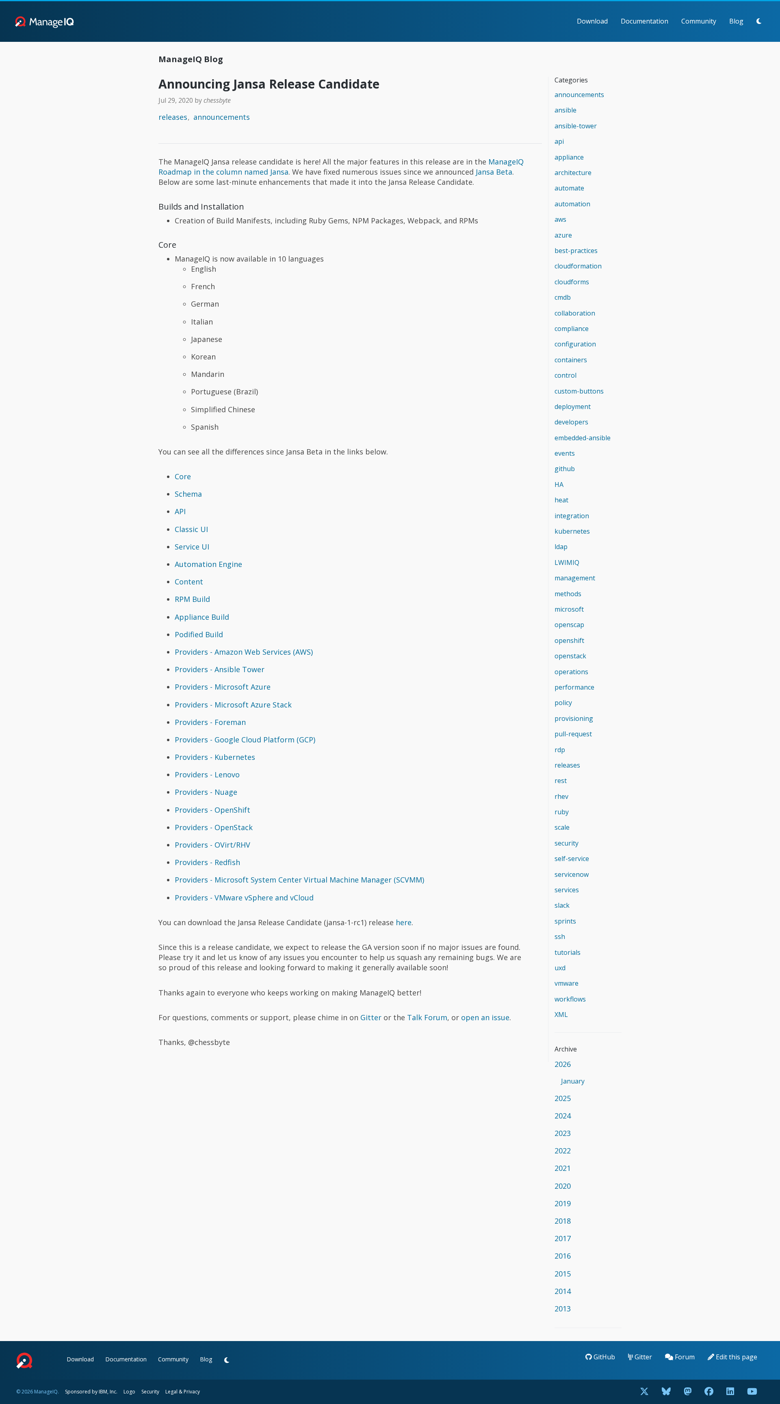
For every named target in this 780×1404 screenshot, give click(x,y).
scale (562, 827)
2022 (563, 1150)
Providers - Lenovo (207, 774)
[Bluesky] (666, 1392)
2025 (563, 1098)
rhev (561, 796)
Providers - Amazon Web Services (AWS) (244, 652)
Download (592, 21)
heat (561, 499)
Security (150, 1391)
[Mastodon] (687, 1392)
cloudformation (578, 266)
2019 (563, 1203)
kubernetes (572, 531)
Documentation (644, 21)
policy (563, 702)
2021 (563, 1168)
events (565, 453)
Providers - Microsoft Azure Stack (233, 705)
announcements (221, 117)
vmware (566, 983)
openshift (569, 640)
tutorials (568, 952)
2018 (563, 1221)
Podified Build (199, 634)
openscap (569, 624)
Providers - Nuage (206, 792)
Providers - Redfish (207, 862)
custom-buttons (579, 391)
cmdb (563, 297)
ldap (561, 546)
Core (183, 476)
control (565, 375)
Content (189, 581)
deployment (573, 406)
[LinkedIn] (730, 1392)
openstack (570, 655)
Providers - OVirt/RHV (212, 845)
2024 (563, 1116)
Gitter (370, 1017)
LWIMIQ (567, 562)
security (566, 843)
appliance (569, 157)
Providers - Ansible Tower (219, 669)
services (567, 889)
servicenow (572, 874)
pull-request (573, 733)
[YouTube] (752, 1392)
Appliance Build (202, 617)
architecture (573, 172)
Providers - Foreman (210, 722)
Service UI (192, 547)
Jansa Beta (494, 172)
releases (172, 117)
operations (571, 671)
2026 (563, 1064)
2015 (563, 1274)
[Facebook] (709, 1392)
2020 (563, 1186)
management (575, 577)
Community (698, 21)
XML (561, 1014)
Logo (129, 1391)
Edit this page (735, 1356)
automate (569, 188)
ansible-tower (576, 125)
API (180, 511)
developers (571, 422)
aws (560, 219)
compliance (572, 328)
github (565, 468)
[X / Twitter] (644, 1392)
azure (563, 235)
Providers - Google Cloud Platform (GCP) (245, 739)
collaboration (575, 313)
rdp (560, 749)
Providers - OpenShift (212, 810)
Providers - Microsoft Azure (223, 687)
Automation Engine (208, 564)
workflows (570, 999)
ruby (562, 811)
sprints (565, 921)
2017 (563, 1238)
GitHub (603, 1356)
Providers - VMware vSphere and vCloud (244, 897)
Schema (188, 494)
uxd (560, 967)
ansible (565, 110)
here (404, 922)
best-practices (576, 250)
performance (574, 687)
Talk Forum (427, 1017)
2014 (563, 1291)
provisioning (574, 718)
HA (559, 484)
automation (572, 203)
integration (572, 515)
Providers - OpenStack (214, 827)
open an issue (485, 1017)
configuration (575, 344)
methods (568, 593)
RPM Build (192, 599)
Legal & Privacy (182, 1391)
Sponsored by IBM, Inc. (92, 1391)
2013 (563, 1308)
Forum (684, 1356)
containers (571, 359)
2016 (563, 1256)
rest (561, 780)
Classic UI (191, 529)
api (559, 141)
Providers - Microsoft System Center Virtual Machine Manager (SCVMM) (299, 880)
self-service (572, 858)
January (573, 1081)
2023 (563, 1133)
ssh (560, 936)
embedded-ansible (583, 437)
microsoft (569, 609)
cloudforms (572, 281)
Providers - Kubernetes (215, 757)
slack (562, 905)
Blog (736, 21)
